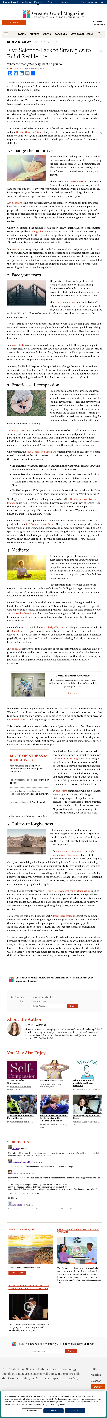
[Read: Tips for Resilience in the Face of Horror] (22, 1104)
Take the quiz (38, 802)
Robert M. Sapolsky (53, 1084)
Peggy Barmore (51, 1124)
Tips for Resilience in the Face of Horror (20, 1117)
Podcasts (61, 34)
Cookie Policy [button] (10, 1405)
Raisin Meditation (16, 719)
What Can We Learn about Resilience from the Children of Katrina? (54, 1118)
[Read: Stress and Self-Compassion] (22, 1068)
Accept (75, 1410)
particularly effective (51, 627)
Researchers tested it (63, 915)
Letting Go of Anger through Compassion (67, 890)
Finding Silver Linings (41, 231)
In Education (62, 2)
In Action (50, 2)
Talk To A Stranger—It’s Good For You (78, 1231)
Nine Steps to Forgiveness (69, 851)
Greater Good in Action (29, 131)
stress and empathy (38, 794)
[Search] (99, 33)
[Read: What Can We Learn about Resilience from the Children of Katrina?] (54, 1104)
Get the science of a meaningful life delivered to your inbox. (32, 999)
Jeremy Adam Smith (20, 1087)
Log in (91, 21)
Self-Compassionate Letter (39, 524)
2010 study (18, 344)
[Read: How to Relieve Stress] (54, 1068)
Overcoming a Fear (64, 302)
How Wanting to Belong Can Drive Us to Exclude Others (28, 1287)
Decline (53, 1410)
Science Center (24, 2)
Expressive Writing (77, 181)
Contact (96, 1380)
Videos (47, 34)
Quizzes (34, 34)
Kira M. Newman (18, 68)
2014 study (18, 249)
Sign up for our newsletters (92, 2)
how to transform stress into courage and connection (26, 769)
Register (101, 21)
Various (11, 613)
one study (15, 648)
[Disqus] (54, 1176)
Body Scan (17, 630)
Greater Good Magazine (53, 14)
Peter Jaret (81, 1122)
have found (30, 613)
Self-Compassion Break (39, 451)
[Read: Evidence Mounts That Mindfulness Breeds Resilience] (87, 1068)
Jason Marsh (16, 1122)
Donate (14, 22)
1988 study (15, 202)
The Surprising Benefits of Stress (86, 1117)
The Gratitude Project (44, 1038)
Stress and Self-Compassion (15, 1081)
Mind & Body (19, 41)
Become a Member (97, 25)
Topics (22, 34)
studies (20, 613)
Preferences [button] (64, 1405)
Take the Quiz (17, 1272)
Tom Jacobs (81, 1089)
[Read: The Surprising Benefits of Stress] (87, 1104)
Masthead (97, 1374)
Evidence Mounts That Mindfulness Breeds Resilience (85, 1083)
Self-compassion (16, 430)
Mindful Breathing (68, 758)
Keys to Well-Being (82, 34)
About (95, 1369)
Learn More (73, 693)
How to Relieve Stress (51, 1080)
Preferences (32, 1410)
